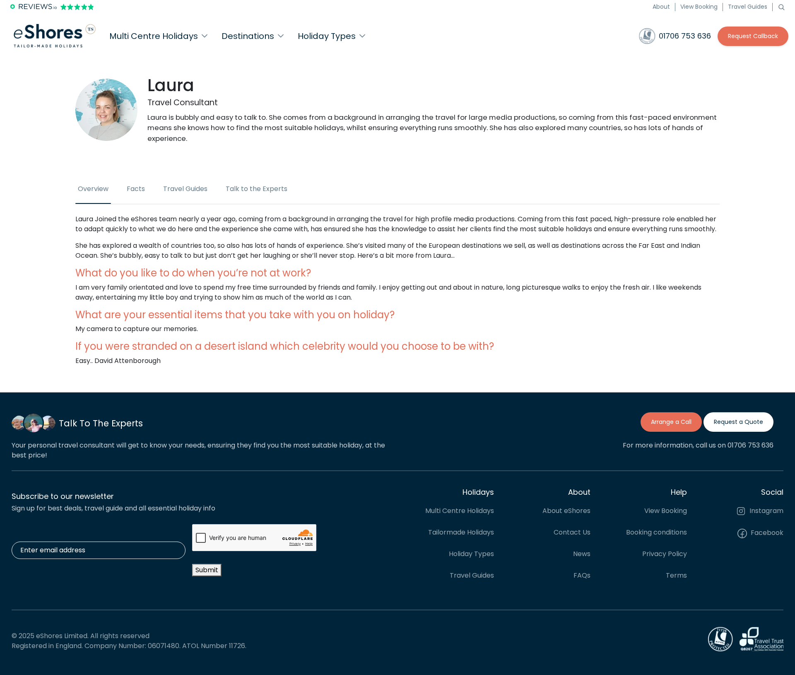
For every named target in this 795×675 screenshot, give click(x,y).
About (661, 6)
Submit (206, 570)
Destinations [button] (248, 36)
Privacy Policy (664, 554)
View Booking (699, 6)
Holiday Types (471, 554)
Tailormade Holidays (461, 532)
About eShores (566, 510)
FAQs (581, 575)
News (581, 554)
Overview (93, 189)
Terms (676, 575)
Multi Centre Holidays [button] (153, 36)
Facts (136, 189)
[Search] (781, 7)
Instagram (765, 510)
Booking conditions (656, 532)
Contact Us (572, 532)
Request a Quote (738, 422)
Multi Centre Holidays (459, 510)
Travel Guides (747, 6)
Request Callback (753, 36)
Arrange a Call (671, 422)
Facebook (766, 532)
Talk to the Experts (256, 189)
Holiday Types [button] (327, 36)
